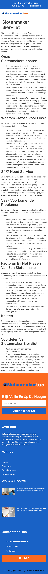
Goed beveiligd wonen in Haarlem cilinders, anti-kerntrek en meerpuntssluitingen (31, 509)
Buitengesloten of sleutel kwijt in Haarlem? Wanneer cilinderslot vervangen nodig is (31, 490)
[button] (44, 14)
